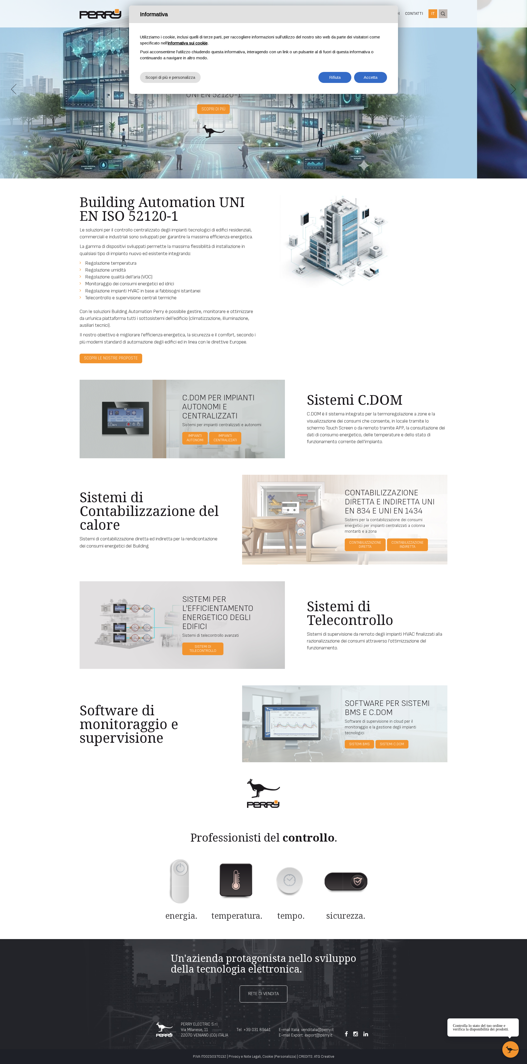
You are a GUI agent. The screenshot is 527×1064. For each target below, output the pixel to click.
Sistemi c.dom (392, 744)
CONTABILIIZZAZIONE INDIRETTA (407, 544)
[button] (13, 89)
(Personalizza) (285, 1056)
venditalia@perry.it (317, 1029)
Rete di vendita (263, 993)
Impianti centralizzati (225, 438)
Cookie (267, 1056)
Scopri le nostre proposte (111, 358)
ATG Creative (324, 1056)
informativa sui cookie (188, 43)
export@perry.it (318, 1035)
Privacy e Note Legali (245, 1056)
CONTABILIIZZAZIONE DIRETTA (365, 544)
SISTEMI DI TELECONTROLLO (202, 648)
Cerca (443, 13)
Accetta (370, 77)
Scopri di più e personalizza (170, 77)
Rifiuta (335, 77)
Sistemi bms (359, 744)
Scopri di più (263, 113)
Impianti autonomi (195, 438)
